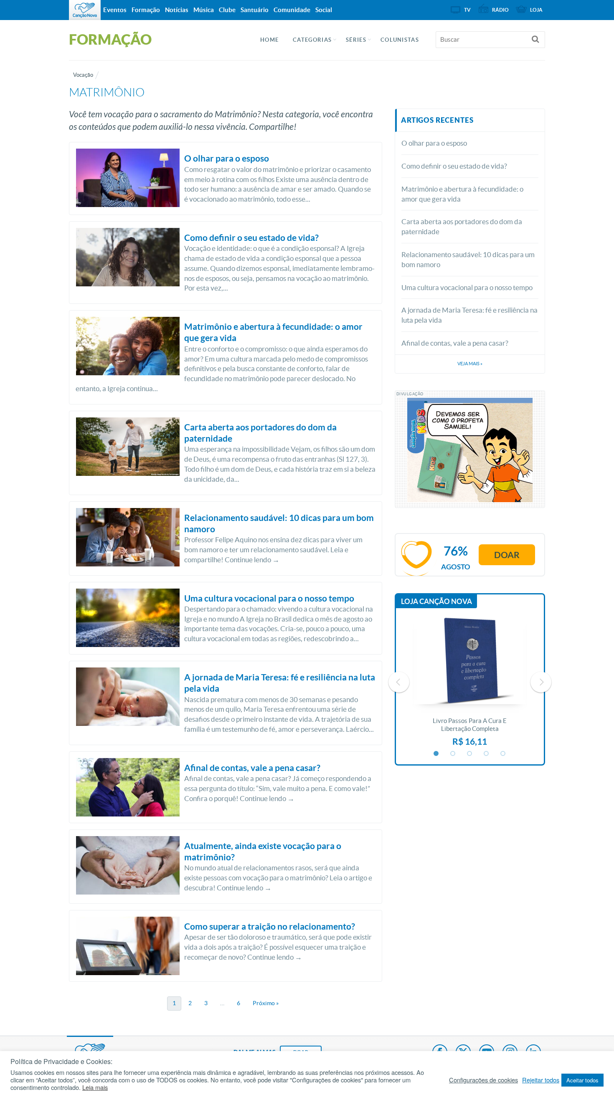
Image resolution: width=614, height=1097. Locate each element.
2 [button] (453, 754)
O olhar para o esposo (434, 143)
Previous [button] (398, 682)
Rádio (500, 10)
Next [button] (540, 682)
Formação (146, 9)
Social (323, 9)
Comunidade (292, 9)
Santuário (255, 9)
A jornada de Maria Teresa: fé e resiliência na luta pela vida (469, 315)
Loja (536, 10)
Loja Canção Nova (436, 601)
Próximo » (266, 1003)
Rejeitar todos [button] (540, 1080)
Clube (227, 9)
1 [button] (436, 754)
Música (203, 9)
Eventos (115, 9)
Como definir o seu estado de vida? (454, 166)
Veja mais (469, 363)
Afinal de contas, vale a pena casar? (454, 343)
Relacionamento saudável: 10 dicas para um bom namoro (468, 259)
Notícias (176, 9)
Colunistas (400, 40)
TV (467, 10)
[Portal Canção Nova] (85, 10)
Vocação (83, 75)
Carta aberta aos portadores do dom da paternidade (461, 226)
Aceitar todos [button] (582, 1080)
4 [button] (486, 754)
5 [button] (503, 754)
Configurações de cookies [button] (483, 1080)
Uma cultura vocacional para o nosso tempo (467, 287)
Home (269, 40)
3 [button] (470, 754)
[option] (470, 682)
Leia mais (95, 1087)
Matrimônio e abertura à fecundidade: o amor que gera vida (462, 194)
